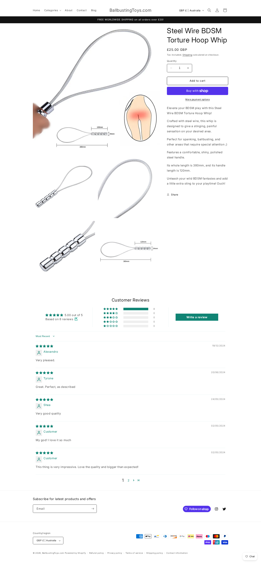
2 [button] (129, 480)
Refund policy (96, 553)
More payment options (197, 99)
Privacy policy (114, 553)
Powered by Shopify (75, 553)
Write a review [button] (196, 317)
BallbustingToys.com (53, 553)
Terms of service (134, 553)
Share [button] (174, 194)
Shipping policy (154, 553)
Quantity (171, 60)
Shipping (187, 54)
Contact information (177, 553)
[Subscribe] (93, 509)
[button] (52, 10)
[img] (44, 346)
